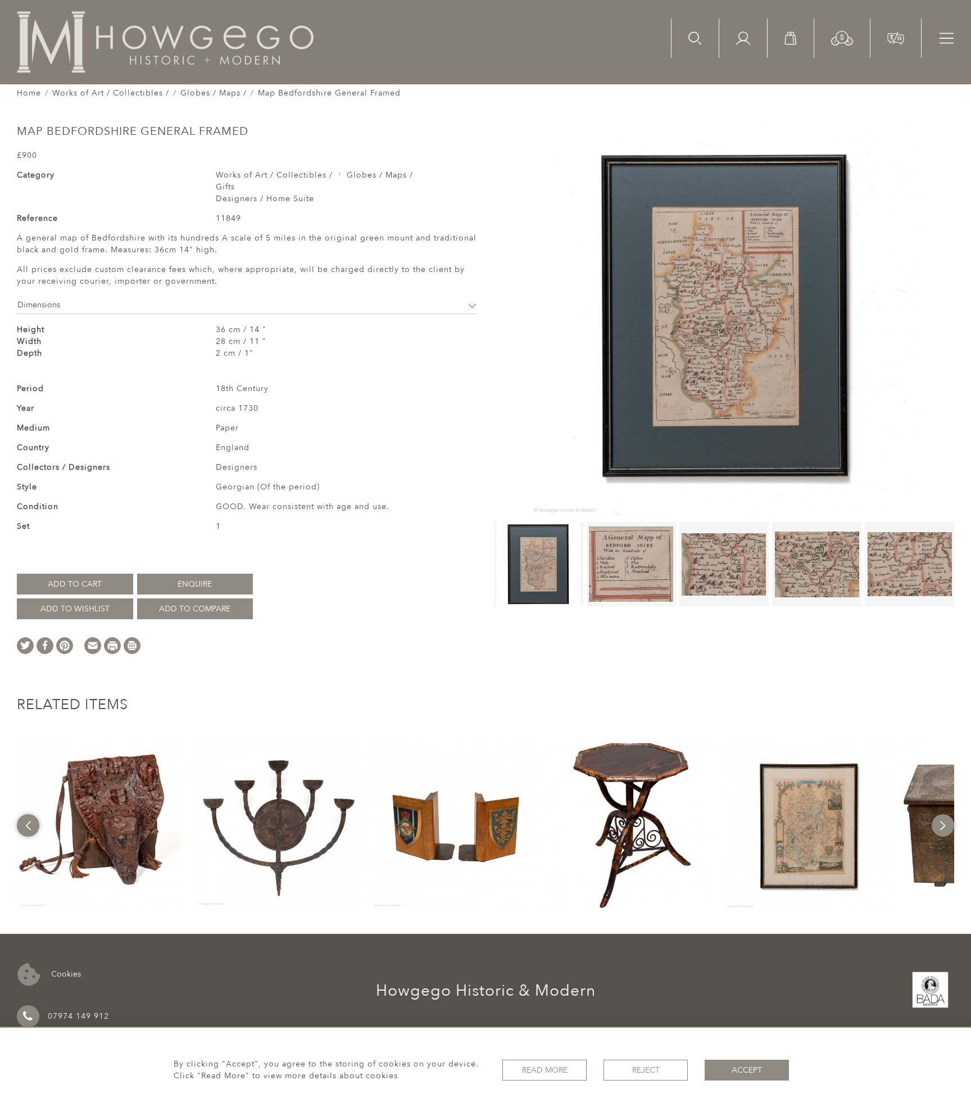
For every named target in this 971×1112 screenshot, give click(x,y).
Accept (747, 1070)
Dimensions (38, 304)
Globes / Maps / (213, 93)
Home (29, 93)
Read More (545, 1070)
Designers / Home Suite (265, 198)
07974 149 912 (78, 1016)
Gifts (225, 186)
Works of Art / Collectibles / (110, 93)
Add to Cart (75, 584)
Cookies (65, 973)
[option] (101, 825)
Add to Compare (194, 608)
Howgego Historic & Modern (486, 990)
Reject (646, 1070)
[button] (842, 37)
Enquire (195, 584)
